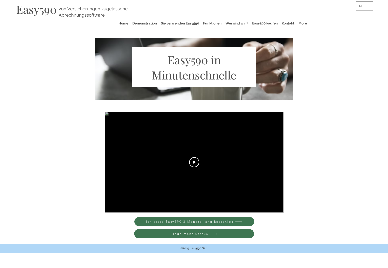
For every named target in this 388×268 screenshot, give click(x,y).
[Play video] (194, 162)
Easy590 (36, 9)
